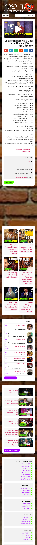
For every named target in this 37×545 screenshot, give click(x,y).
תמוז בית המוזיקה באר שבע (19, 380)
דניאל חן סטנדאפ (21, 362)
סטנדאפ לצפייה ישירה (24, 498)
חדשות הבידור (27, 538)
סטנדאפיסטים (27, 522)
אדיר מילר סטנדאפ (20, 408)
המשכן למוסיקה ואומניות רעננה (19, 367)
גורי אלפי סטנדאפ (20, 371)
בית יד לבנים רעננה (19, 386)
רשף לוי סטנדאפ (21, 376)
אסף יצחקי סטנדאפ (20, 395)
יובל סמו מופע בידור (20, 389)
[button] (5, 15)
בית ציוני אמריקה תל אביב (19, 405)
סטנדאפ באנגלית (21, 177)
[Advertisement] (18, 205)
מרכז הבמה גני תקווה (18, 373)
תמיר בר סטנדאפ (21, 401)
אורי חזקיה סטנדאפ (20, 384)
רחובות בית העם (20, 410)
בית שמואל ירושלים (19, 397)
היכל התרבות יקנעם (19, 392)
